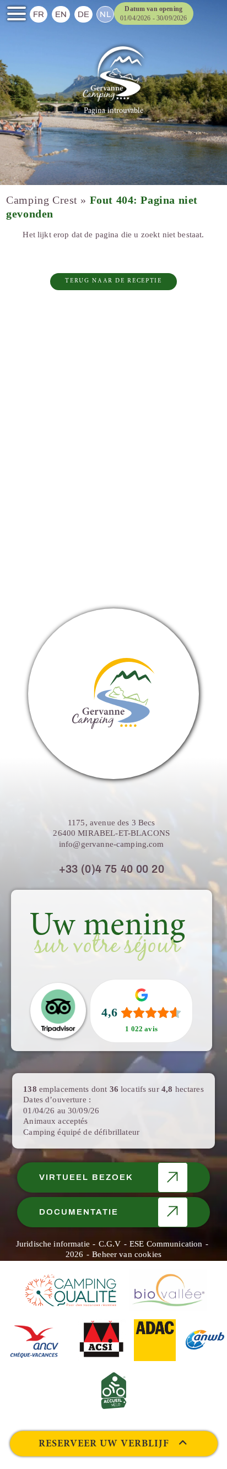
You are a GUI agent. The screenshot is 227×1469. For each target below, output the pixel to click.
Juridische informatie (53, 1243)
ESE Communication (166, 1243)
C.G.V (110, 1243)
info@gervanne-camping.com (111, 844)
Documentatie (78, 1211)
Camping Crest (42, 200)
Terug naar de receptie (113, 281)
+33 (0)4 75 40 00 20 (111, 869)
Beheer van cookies (126, 1254)
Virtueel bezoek (86, 1177)
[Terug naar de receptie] (114, 74)
